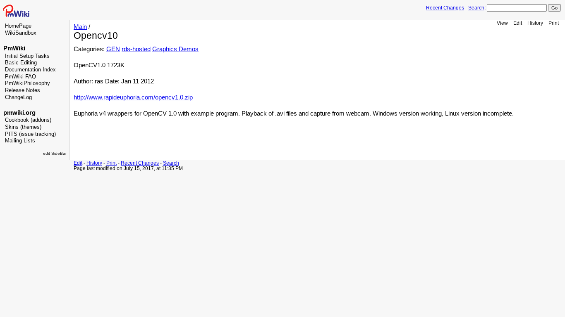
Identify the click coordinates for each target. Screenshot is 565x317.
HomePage (18, 26)
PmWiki (14, 48)
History (535, 23)
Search (476, 8)
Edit (517, 23)
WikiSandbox (20, 33)
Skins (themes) (23, 127)
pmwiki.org (19, 112)
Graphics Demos (175, 49)
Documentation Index (30, 70)
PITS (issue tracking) (30, 134)
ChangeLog (18, 97)
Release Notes (22, 90)
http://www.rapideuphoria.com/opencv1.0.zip (133, 97)
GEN (113, 49)
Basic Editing (21, 63)
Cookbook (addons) (28, 120)
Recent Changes (445, 8)
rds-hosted (136, 49)
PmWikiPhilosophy (27, 83)
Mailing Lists (20, 141)
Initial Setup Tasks (27, 56)
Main (80, 27)
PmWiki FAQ (20, 77)
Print (553, 23)
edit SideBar (55, 153)
